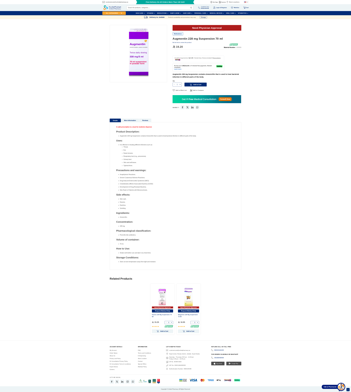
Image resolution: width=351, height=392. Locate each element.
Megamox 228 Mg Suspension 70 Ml (188, 315)
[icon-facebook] (112, 382)
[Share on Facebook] (182, 107)
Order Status (113, 353)
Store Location (142, 358)
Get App (215, 2)
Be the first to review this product (182, 42)
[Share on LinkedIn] (192, 107)
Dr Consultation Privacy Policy (119, 361)
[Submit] (191, 7)
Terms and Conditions (144, 353)
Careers (223, 2)
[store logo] (112, 7)
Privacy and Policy (115, 358)
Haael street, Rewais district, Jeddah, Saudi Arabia (184, 354)
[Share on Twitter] (187, 107)
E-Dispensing (142, 355)
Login (218, 7)
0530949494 (219, 358)
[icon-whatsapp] (133, 382)
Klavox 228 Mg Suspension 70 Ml (162, 315)
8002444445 (219, 350)
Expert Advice (114, 366)
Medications (178, 34)
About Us (112, 355)
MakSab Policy (142, 366)
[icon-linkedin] (122, 382)
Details (115, 120)
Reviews (145, 120)
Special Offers (142, 364)
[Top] (348, 389)
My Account (113, 350)
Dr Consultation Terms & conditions (120, 364)
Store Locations (234, 2)
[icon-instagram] (128, 382)
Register (224, 7)
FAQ (139, 350)
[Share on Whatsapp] (197, 107)
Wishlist (236, 7)
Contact (140, 361)
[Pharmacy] (207, 99)
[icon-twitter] (117, 382)
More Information (130, 120)
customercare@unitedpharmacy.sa (117, 2)
